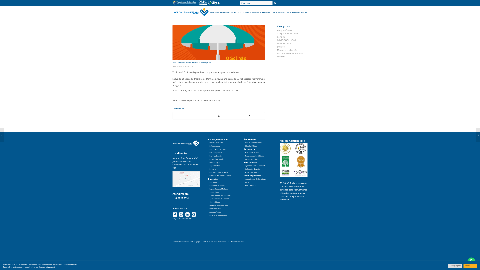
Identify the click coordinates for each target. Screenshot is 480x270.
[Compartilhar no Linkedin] (218, 115)
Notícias (188, 66)
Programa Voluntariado (218, 215)
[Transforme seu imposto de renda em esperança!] (2, 135)
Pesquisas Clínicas (252, 159)
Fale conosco (250, 162)
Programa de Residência (254, 156)
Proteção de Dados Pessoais (221, 175)
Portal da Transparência (219, 172)
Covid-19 (281, 37)
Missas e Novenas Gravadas (290, 53)
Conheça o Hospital (218, 139)
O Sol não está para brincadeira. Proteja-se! (191, 62)
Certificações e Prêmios (218, 149)
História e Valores (216, 143)
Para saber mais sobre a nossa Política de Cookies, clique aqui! (29, 267)
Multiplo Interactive (237, 242)
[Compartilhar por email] (249, 115)
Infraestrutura (215, 146)
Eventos (281, 46)
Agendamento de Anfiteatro (255, 166)
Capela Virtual (215, 166)
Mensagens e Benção (287, 50)
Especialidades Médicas (219, 189)
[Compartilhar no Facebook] (188, 115)
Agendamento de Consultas (220, 195)
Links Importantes (253, 175)
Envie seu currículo (252, 172)
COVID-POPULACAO (286, 40)
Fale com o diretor (252, 152)
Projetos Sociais (216, 156)
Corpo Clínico (214, 192)
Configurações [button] (455, 265)
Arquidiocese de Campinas (255, 179)
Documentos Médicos (253, 143)
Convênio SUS (215, 182)
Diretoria (213, 169)
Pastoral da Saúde (217, 159)
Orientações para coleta (219, 205)
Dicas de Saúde (284, 43)
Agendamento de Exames (219, 199)
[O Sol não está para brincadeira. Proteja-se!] (218, 42)
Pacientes (213, 179)
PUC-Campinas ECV (217, 152)
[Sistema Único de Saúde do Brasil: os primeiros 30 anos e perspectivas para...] (478, 135)
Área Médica (250, 139)
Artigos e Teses (284, 30)
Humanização (215, 162)
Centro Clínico (215, 202)
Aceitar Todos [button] (470, 265)
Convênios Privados (217, 185)
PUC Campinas (250, 185)
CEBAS (247, 182)
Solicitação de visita (252, 169)
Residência (249, 149)
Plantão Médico (251, 146)
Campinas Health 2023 (287, 33)
